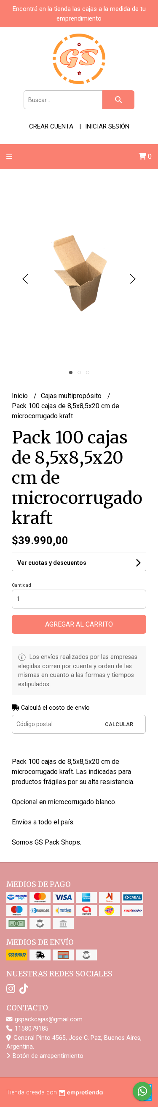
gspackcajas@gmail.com (48, 1019)
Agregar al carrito (79, 624)
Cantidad (21, 585)
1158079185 (30, 1028)
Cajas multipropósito (72, 396)
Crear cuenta (51, 126)
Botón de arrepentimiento (47, 1056)
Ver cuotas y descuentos (51, 562)
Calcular (119, 724)
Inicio (20, 396)
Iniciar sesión (107, 126)
